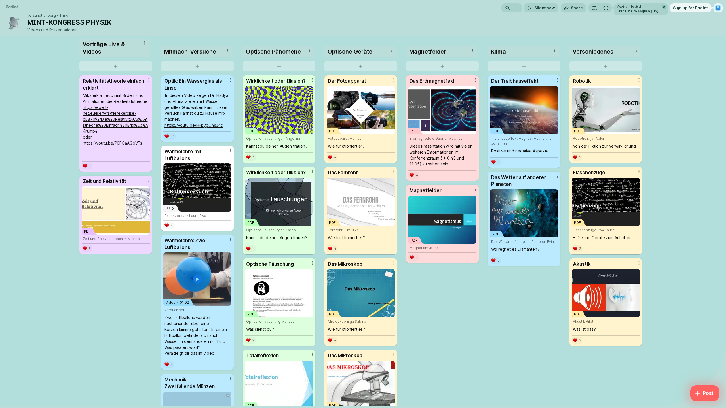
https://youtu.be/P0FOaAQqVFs (113, 143)
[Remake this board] (594, 7)
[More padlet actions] (606, 7)
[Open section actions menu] (145, 43)
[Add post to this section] (115, 66)
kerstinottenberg (41, 16)
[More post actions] (149, 80)
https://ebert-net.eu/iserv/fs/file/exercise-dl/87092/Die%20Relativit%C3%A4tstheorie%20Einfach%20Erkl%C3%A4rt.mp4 (115, 119)
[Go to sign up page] (718, 7)
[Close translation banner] (664, 7)
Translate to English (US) (638, 11)
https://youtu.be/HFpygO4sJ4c (193, 125)
